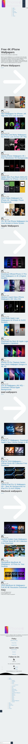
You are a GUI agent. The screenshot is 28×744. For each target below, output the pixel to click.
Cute (13, 688)
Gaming (13, 691)
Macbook (14, 11)
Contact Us (14, 654)
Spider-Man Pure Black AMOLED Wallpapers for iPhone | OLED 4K (14, 178)
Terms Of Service (14, 649)
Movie (13, 696)
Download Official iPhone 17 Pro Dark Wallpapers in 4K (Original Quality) (14, 276)
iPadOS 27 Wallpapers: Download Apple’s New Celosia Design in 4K (14, 441)
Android (13, 701)
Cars (13, 683)
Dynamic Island (14, 690)
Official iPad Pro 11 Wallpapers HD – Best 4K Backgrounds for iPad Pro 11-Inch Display (13, 486)
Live (13, 13)
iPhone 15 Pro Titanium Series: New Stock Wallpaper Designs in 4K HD (14, 364)
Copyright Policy (14, 645)
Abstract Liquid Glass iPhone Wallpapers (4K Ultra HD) (12, 298)
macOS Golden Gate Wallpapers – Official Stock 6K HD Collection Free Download (14, 541)
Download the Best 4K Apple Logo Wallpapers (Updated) (14, 342)
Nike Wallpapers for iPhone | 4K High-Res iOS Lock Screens (13, 115)
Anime (13, 682)
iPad (13, 10)
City (12, 687)
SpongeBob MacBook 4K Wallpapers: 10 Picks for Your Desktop (12, 564)
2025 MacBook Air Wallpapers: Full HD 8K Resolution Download (14, 586)
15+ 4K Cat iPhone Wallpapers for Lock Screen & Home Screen (14, 222)
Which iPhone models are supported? (8, 594)
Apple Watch (15, 12)
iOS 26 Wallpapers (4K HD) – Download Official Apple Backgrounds (12, 387)
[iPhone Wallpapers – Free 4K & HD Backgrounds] (11, 3)
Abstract (13, 680)
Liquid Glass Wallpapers (16, 692)
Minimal (13, 693)
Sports (13, 699)
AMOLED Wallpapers (15, 700)
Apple (10, 678)
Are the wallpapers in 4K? (6, 593)
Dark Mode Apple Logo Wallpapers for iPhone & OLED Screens (13, 320)
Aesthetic (13, 681)
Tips (13, 14)
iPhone (14, 9)
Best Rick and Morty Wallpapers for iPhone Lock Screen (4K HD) (14, 136)
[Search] (12, 743)
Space (13, 698)
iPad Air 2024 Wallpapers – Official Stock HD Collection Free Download (14, 463)
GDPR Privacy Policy (14, 640)
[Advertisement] (14, 32)
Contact (10, 708)
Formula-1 (16, 684)
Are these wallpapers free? (6, 592)
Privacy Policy (14, 642)
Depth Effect (14, 689)
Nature (13, 697)
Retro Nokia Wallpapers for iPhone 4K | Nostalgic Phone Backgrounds (12, 200)
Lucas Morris (3, 109)
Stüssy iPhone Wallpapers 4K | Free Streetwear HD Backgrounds (14, 157)
